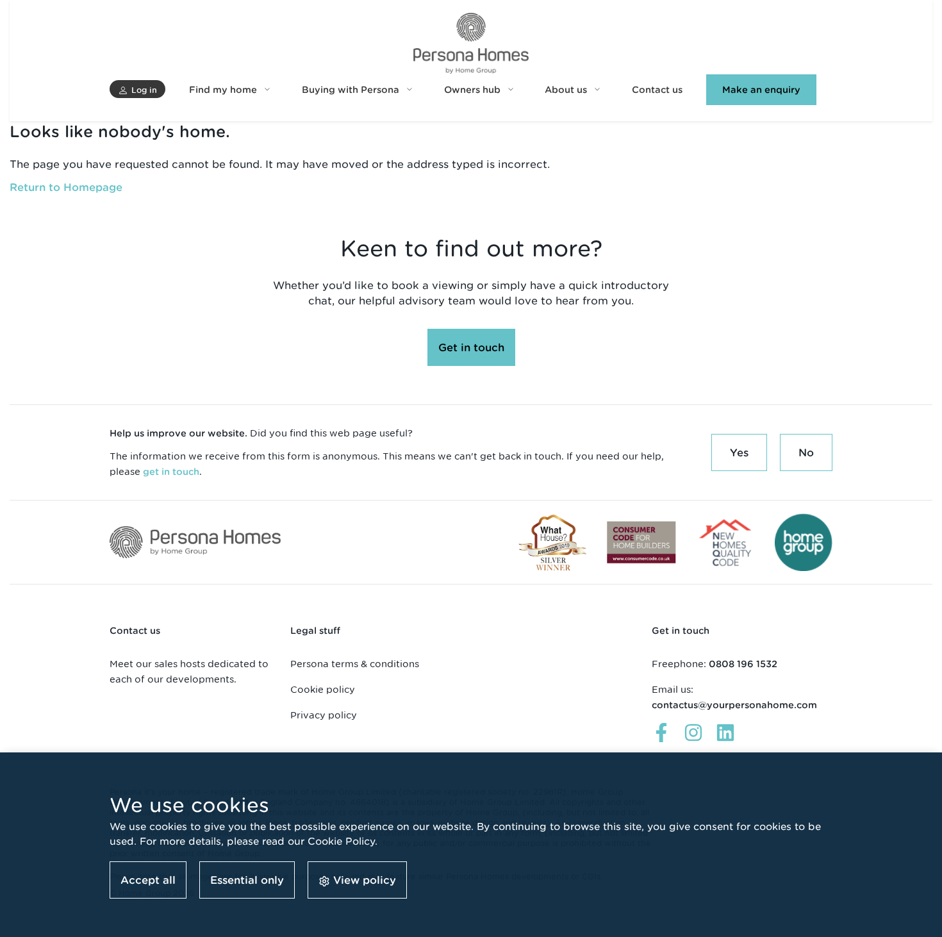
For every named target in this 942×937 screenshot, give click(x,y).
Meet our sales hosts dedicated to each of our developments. (189, 671)
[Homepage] (471, 43)
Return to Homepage (66, 187)
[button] (137, 89)
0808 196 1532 (743, 664)
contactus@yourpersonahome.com (734, 705)
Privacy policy (323, 715)
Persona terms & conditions (354, 664)
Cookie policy (322, 689)
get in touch (171, 471)
